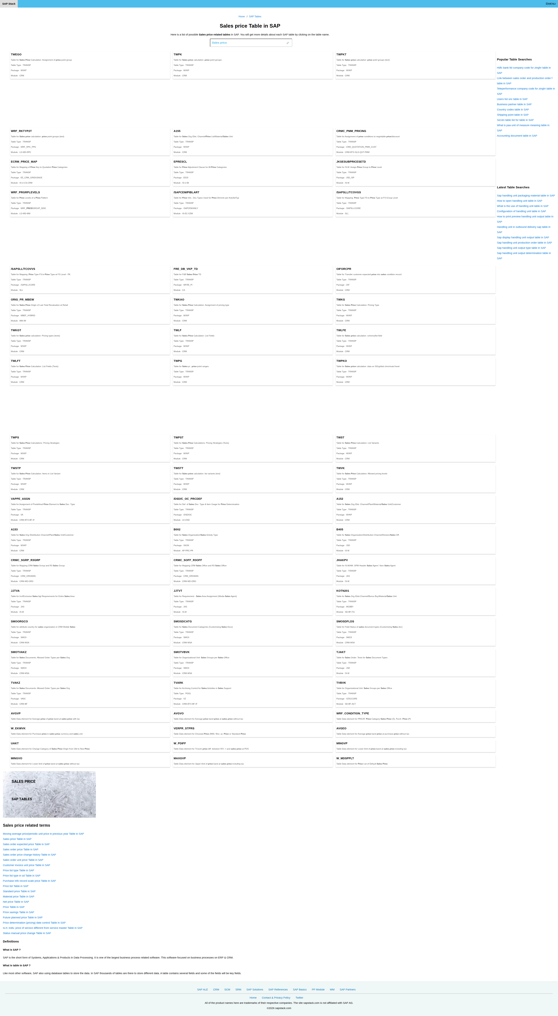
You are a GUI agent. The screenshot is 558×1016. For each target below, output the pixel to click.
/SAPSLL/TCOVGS (348, 192)
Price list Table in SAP (15, 886)
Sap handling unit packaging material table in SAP (526, 195)
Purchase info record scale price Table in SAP (29, 880)
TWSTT (178, 468)
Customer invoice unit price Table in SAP (26, 865)
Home (253, 997)
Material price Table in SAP (18, 896)
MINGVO (16, 758)
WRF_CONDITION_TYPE (352, 713)
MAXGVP (180, 758)
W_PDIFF (180, 743)
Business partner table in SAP (514, 104)
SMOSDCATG (183, 621)
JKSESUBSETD (351, 161)
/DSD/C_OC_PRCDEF (188, 498)
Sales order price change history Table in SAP (29, 854)
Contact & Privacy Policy (276, 997)
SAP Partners (348, 989)
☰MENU (551, 3)
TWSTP (16, 468)
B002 (177, 529)
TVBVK (341, 682)
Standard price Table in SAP (19, 891)
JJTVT (178, 590)
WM (332, 989)
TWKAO (179, 299)
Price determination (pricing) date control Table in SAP (34, 922)
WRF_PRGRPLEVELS (25, 192)
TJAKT (341, 652)
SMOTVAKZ (19, 652)
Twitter (299, 997)
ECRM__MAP (24, 161)
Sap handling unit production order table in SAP (524, 242)
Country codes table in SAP (513, 109)
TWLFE (341, 330)
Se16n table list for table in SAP (515, 120)
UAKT (15, 743)
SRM (238, 989)
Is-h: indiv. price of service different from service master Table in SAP (43, 927)
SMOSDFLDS (345, 621)
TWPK (178, 54)
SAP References (278, 989)
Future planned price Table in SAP (23, 917)
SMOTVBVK (182, 652)
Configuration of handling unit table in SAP (521, 211)
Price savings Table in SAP (18, 912)
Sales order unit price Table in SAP (23, 859)
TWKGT (16, 330)
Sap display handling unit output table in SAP (523, 237)
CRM (216, 989)
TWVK (340, 468)
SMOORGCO (19, 621)
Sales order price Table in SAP (20, 849)
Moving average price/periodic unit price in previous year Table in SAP (43, 833)
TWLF (177, 330)
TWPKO (341, 360)
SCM (227, 989)
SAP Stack (8, 3)
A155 (177, 131)
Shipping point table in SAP (513, 114)
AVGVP (16, 713)
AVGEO (341, 728)
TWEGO (16, 54)
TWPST (179, 437)
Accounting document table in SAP (517, 135)
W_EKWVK (18, 728)
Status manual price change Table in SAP (27, 933)
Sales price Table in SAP (17, 839)
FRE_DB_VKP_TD (186, 268)
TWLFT (15, 360)
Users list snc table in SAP (512, 99)
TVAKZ (15, 682)
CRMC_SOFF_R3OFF (188, 560)
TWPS (15, 437)
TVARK (178, 682)
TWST (340, 437)
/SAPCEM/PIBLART (186, 192)
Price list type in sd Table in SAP (21, 875)
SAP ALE (202, 989)
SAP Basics (300, 989)
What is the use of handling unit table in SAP (523, 206)
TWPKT (341, 54)
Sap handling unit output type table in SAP (521, 247)
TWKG (340, 299)
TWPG (178, 360)
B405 (339, 529)
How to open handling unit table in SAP (519, 200)
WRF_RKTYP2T (21, 131)
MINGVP (341, 743)
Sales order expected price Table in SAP (26, 844)
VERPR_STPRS (184, 728)
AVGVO (179, 713)
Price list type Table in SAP (18, 870)
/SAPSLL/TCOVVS (23, 268)
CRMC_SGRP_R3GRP (25, 560)
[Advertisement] (90, 103)
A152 (339, 498)
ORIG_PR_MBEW (22, 299)
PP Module (318, 989)
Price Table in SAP (14, 907)
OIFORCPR (343, 268)
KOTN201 (342, 590)
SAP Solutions (254, 989)
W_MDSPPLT (345, 758)
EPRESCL (180, 161)
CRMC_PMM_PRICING (351, 131)
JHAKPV (342, 560)
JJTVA (15, 590)
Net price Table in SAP (16, 901)
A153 (14, 529)
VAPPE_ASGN (20, 498)
